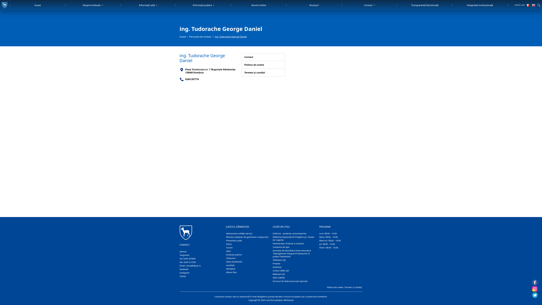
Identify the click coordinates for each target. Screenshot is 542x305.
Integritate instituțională (480, 5)
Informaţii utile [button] (147, 5)
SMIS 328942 (279, 277)
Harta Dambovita (234, 261)
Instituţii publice (234, 254)
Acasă (37, 5)
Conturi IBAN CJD (281, 270)
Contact (248, 57)
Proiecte (276, 263)
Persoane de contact (200, 36)
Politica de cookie (254, 64)
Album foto (231, 272)
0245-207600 (189, 258)
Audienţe (277, 267)
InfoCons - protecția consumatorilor (289, 233)
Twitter (183, 276)
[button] (538, 5)
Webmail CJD (279, 274)
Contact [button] (368, 5)
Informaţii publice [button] (202, 5)
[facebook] (535, 282)
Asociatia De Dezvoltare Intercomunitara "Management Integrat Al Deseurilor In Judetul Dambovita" (292, 253)
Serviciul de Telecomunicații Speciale (290, 281)
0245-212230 (190, 262)
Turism (229, 247)
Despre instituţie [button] (92, 5)
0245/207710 (192, 79)
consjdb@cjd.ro (193, 265)
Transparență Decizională (424, 5)
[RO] (527, 5)
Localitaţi (230, 265)
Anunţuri (314, 5)
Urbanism (230, 258)
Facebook (184, 269)
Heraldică (230, 268)
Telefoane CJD (279, 260)
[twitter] (535, 295)
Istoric (229, 244)
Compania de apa (281, 247)
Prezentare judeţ (234, 240)
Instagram (184, 272)
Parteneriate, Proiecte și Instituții (288, 243)
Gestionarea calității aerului (239, 233)
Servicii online (258, 5)
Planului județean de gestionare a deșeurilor (247, 237)
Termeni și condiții (254, 72)
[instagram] (535, 289)
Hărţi (228, 251)
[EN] (533, 5)
